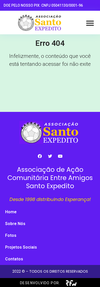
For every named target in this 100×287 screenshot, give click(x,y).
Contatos (14, 259)
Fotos (10, 235)
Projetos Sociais (21, 247)
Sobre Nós (15, 223)
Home (11, 211)
